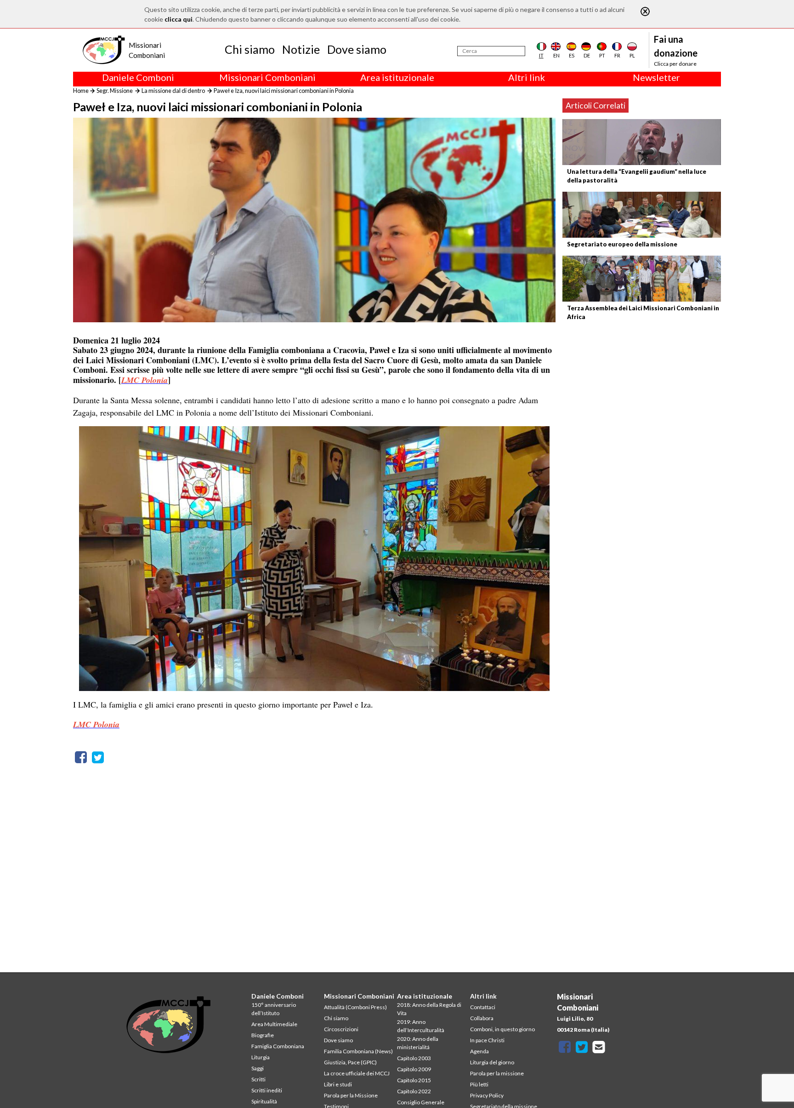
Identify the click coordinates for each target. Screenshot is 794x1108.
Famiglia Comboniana (277, 1046)
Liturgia (260, 1057)
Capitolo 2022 (414, 1091)
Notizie (301, 49)
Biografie (262, 1035)
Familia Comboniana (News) (358, 1051)
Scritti (258, 1079)
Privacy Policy (487, 1095)
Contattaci (482, 1007)
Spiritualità (264, 1101)
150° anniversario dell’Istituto (273, 1009)
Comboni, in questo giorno (502, 1029)
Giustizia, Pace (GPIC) (350, 1062)
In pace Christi (487, 1040)
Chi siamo (250, 49)
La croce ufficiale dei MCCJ (357, 1073)
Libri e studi (338, 1084)
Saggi (257, 1068)
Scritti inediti (266, 1090)
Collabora (481, 1018)
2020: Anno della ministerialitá (417, 1043)
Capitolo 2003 (414, 1058)
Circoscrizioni (341, 1029)
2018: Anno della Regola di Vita (429, 1009)
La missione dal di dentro (173, 90)
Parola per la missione (497, 1073)
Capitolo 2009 (414, 1069)
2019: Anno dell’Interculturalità (420, 1026)
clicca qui (178, 19)
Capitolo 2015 (414, 1080)
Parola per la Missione (351, 1095)
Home (81, 90)
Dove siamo (356, 49)
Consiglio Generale (420, 1102)
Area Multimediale (274, 1024)
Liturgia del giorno (492, 1062)
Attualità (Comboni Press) (355, 1007)
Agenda (479, 1051)
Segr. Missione (114, 90)
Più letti (479, 1084)
